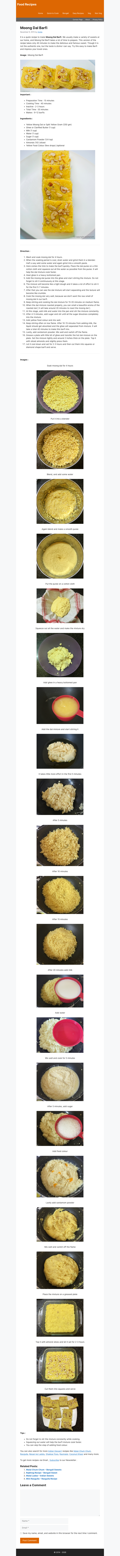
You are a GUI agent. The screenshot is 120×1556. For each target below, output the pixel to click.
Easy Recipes (78, 13)
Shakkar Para (52, 1454)
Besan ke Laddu (37, 1454)
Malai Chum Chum (82, 1451)
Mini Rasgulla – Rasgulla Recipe (41, 1479)
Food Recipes (26, 4)
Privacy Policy (98, 19)
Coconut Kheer (76, 1454)
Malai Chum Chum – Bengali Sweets (44, 1470)
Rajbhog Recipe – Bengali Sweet (41, 1473)
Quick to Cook (53, 13)
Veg (89, 13)
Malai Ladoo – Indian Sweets (40, 1476)
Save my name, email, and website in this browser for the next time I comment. (60, 1533)
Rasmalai (64, 1454)
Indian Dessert (55, 1451)
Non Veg (98, 13)
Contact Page (78, 19)
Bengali (66, 13)
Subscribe (54, 1460)
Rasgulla (24, 1454)
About (87, 19)
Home (40, 13)
